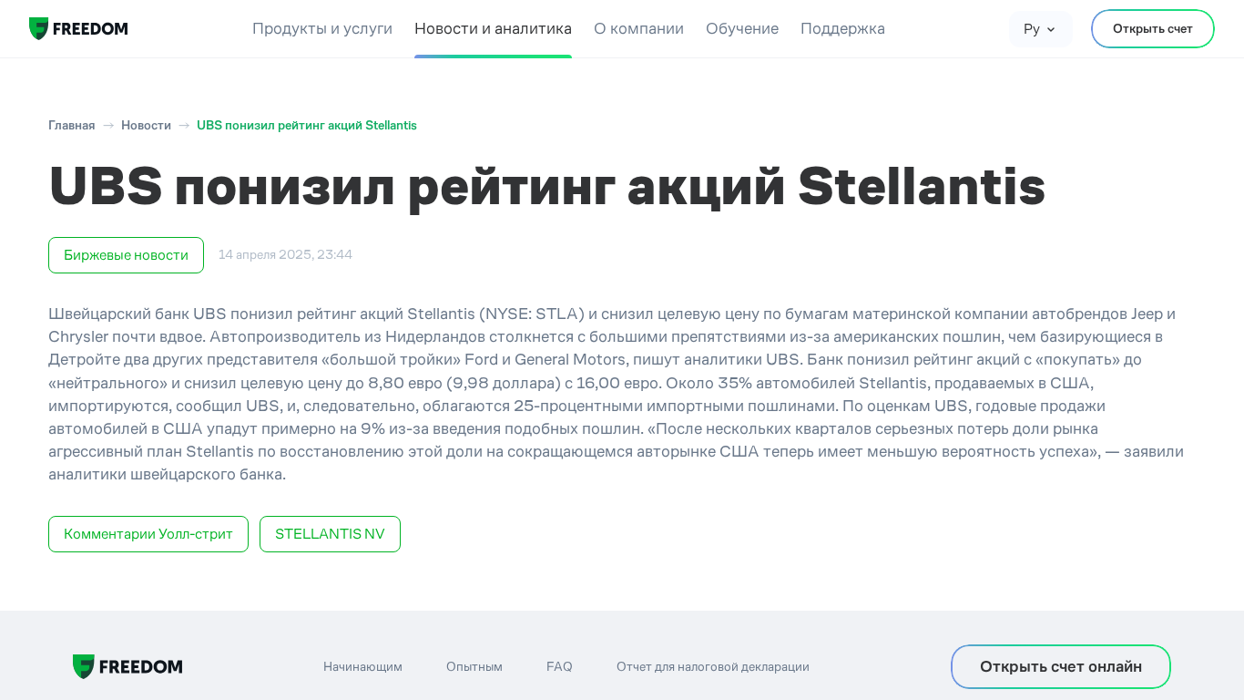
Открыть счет (1153, 28)
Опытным (474, 666)
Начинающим (363, 666)
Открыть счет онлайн (1061, 666)
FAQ (559, 666)
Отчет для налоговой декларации (713, 666)
